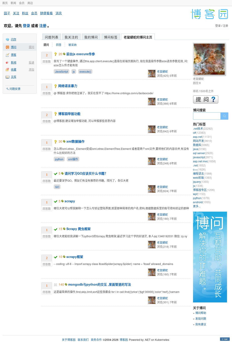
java (199, 149)
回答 (58, 45)
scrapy (70, 201)
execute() (85, 71)
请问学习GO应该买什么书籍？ (86, 173)
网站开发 (202, 141)
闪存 (13, 39)
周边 (30, 3)
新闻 (13, 3)
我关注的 (71, 37)
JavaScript (61, 71)
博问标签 (111, 37)
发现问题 (200, 318)
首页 (5, 3)
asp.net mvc (204, 161)
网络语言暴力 (67, 85)
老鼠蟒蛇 (162, 71)
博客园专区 (204, 190)
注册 (42, 25)
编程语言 (202, 173)
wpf (199, 194)
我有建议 (200, 324)
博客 (13, 55)
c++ (199, 169)
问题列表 (51, 37)
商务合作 (96, 340)
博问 (13, 47)
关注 (16, 13)
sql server (203, 153)
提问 (31, 47)
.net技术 (203, 128)
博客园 (124, 340)
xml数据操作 (75, 141)
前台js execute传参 (80, 54)
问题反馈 (15, 89)
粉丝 (25, 13)
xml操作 (73, 159)
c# (199, 132)
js (74, 71)
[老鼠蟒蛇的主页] (210, 60)
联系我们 (83, 340)
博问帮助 (200, 313)
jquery (201, 181)
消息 (59, 13)
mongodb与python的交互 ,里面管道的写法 (99, 284)
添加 (31, 69)
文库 (13, 77)
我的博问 (91, 37)
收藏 (13, 69)
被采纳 (72, 45)
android (202, 202)
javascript (203, 157)
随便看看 (46, 13)
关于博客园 (68, 340)
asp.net (202, 137)
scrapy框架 (74, 256)
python (59, 159)
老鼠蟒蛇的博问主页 (138, 37)
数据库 (201, 145)
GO (57, 187)
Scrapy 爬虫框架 (78, 228)
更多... (197, 206)
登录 (26, 25)
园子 (7, 13)
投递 (31, 62)
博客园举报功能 (69, 113)
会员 (21, 3)
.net (199, 165)
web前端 (202, 177)
